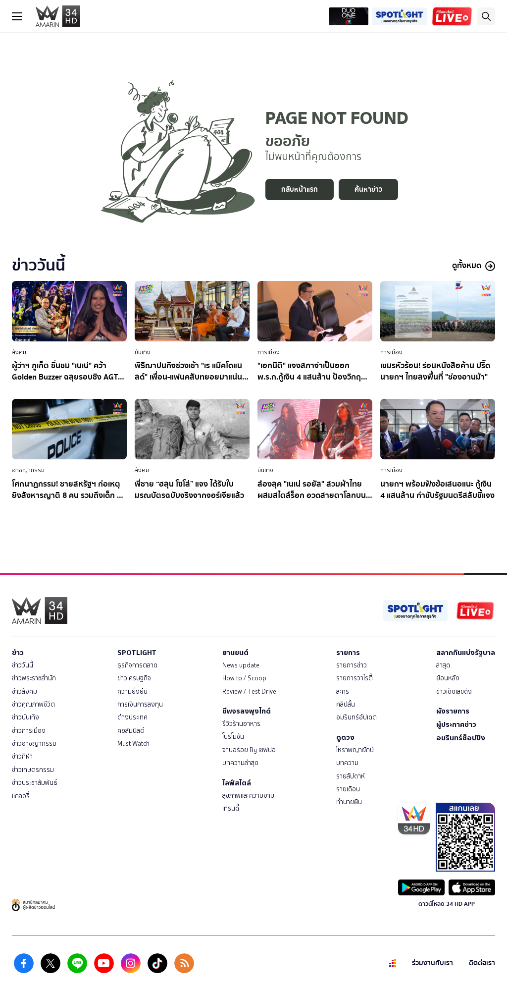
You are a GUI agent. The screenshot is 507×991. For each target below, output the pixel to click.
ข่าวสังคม (24, 691)
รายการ (348, 652)
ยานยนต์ (235, 652)
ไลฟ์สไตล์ (236, 782)
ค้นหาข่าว (368, 189)
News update (240, 665)
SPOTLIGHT (136, 652)
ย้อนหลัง (447, 678)
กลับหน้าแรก (299, 189)
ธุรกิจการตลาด (137, 665)
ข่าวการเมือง (29, 730)
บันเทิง (143, 352)
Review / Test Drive (249, 691)
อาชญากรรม (28, 470)
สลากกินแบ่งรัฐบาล (465, 652)
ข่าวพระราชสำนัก (34, 678)
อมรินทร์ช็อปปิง (460, 737)
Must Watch (133, 743)
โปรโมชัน (233, 736)
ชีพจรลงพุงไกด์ (246, 711)
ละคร (342, 691)
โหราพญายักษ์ (355, 750)
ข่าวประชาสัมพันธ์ (34, 782)
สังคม (19, 352)
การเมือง (268, 352)
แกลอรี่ (21, 796)
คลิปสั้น (345, 704)
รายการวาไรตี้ (354, 678)
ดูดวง (345, 737)
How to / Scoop (244, 678)
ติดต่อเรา (482, 963)
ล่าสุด (443, 665)
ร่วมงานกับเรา (432, 963)
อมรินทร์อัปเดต (356, 717)
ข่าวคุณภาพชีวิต (33, 704)
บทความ (347, 763)
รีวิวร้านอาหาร (241, 723)
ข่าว (18, 652)
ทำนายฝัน (349, 802)
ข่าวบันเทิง (25, 717)
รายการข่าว (351, 665)
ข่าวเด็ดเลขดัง (454, 691)
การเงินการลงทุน (140, 704)
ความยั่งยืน (132, 691)
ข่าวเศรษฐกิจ (134, 678)
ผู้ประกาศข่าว (456, 724)
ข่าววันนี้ (22, 665)
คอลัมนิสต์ (131, 730)
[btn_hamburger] (17, 16)
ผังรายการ (452, 711)
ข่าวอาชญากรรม (34, 743)
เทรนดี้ (230, 808)
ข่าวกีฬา (22, 756)
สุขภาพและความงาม (248, 795)
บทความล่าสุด (240, 763)
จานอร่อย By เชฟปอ (249, 750)
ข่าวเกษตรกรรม (33, 769)
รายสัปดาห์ (350, 776)
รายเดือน (348, 789)
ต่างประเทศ (132, 717)
